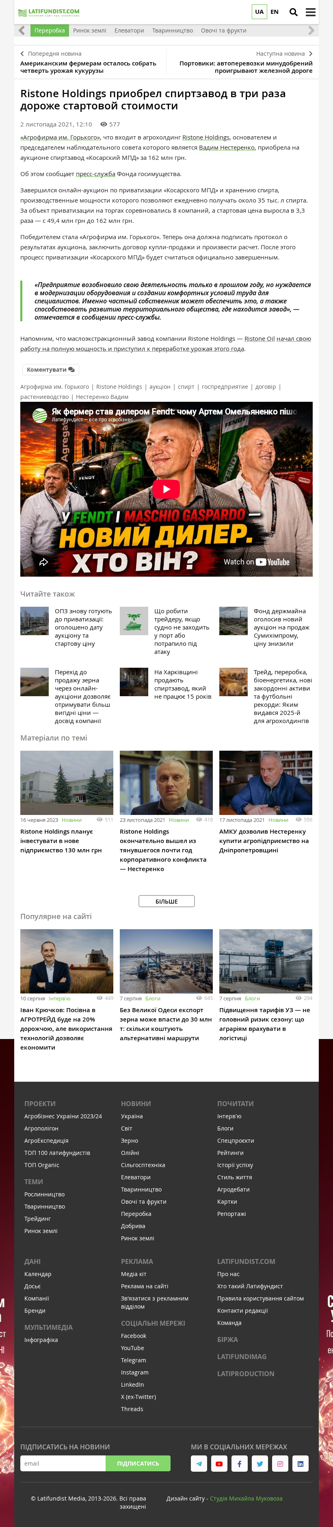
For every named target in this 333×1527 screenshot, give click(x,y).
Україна (132, 1116)
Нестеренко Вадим (102, 397)
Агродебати (233, 1189)
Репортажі (231, 1214)
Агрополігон (41, 1128)
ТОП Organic (41, 1165)
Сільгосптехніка (143, 1165)
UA (259, 11)
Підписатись (138, 1463)
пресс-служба (95, 174)
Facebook (133, 1336)
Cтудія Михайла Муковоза (246, 1498)
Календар (38, 1274)
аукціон (160, 386)
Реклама (137, 1261)
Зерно (129, 1140)
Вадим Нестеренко (227, 147)
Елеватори (136, 1177)
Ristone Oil (259, 338)
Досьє (32, 1286)
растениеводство (44, 397)
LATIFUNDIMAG (242, 1356)
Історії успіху (235, 1165)
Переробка (136, 1214)
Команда (229, 1323)
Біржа (227, 1339)
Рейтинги (230, 1153)
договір (265, 386)
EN (274, 11)
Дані (32, 1261)
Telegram (133, 1360)
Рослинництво (44, 1194)
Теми (33, 1181)
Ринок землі (41, 1231)
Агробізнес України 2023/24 (63, 1116)
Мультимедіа (48, 1327)
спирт (186, 386)
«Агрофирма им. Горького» (60, 137)
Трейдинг (37, 1218)
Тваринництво (44, 1206)
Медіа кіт (134, 1274)
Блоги (152, 998)
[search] (293, 12)
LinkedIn (132, 1384)
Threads (132, 1409)
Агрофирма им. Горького (54, 386)
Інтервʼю (60, 998)
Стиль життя (234, 1177)
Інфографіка (41, 1340)
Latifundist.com (246, 1261)
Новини (72, 819)
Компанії (36, 1298)
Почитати (235, 1103)
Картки (227, 1201)
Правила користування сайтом (260, 1298)
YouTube (132, 1348)
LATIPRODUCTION (246, 1373)
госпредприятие (225, 386)
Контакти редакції (242, 1310)
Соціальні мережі (153, 1323)
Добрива (133, 1226)
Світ (126, 1128)
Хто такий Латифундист (250, 1286)
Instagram (135, 1372)
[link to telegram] (199, 1463)
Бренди (34, 1310)
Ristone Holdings (205, 137)
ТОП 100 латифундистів (57, 1153)
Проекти (40, 1103)
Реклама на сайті (145, 1286)
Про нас (228, 1274)
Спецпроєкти (235, 1140)
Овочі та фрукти (143, 1201)
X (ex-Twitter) (138, 1397)
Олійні (130, 1153)
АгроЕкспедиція (46, 1140)
